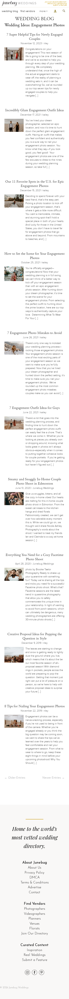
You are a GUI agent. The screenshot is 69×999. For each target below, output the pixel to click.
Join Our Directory (34, 933)
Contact (34, 892)
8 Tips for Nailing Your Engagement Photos (34, 706)
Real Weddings (34, 955)
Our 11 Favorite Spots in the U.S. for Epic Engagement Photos (34, 183)
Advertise (34, 887)
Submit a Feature (34, 960)
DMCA (35, 877)
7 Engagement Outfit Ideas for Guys (34, 408)
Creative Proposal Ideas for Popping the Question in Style (34, 636)
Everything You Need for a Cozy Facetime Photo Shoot (34, 557)
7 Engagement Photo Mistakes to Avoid (34, 333)
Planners (34, 918)
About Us (34, 867)
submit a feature (60, 5)
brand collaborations (57, 3)
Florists (34, 928)
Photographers (34, 909)
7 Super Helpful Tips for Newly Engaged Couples (35, 36)
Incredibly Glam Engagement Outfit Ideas (34, 110)
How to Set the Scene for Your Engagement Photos (34, 255)
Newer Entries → (53, 778)
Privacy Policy (34, 873)
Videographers (34, 914)
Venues (34, 923)
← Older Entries (14, 778)
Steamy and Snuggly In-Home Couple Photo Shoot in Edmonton (34, 481)
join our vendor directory (56, 2)
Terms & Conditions (35, 882)
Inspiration (34, 950)
